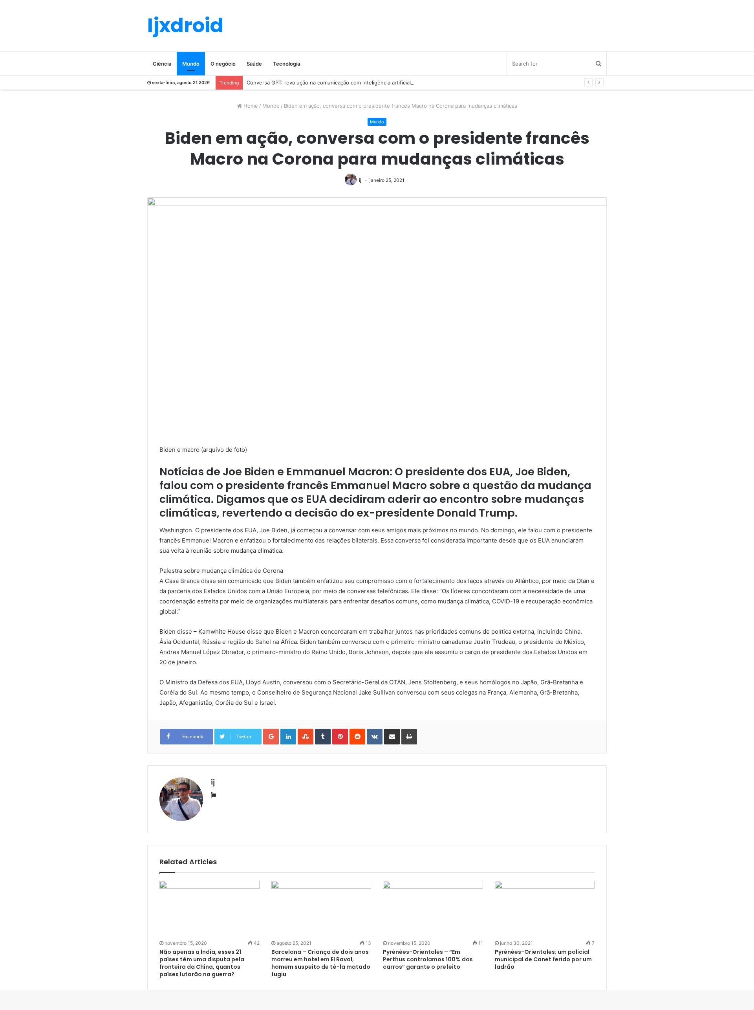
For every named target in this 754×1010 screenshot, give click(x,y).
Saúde (254, 63)
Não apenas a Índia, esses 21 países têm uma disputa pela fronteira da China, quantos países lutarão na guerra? (201, 963)
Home (250, 106)
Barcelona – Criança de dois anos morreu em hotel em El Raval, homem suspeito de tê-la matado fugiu (320, 963)
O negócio (223, 63)
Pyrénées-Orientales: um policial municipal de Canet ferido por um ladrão (543, 959)
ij (360, 180)
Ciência (162, 63)
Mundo (190, 63)
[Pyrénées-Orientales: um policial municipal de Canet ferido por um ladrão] (545, 909)
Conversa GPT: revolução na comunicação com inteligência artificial (329, 82)
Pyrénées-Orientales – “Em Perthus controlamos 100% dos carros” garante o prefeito (428, 959)
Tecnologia (286, 63)
